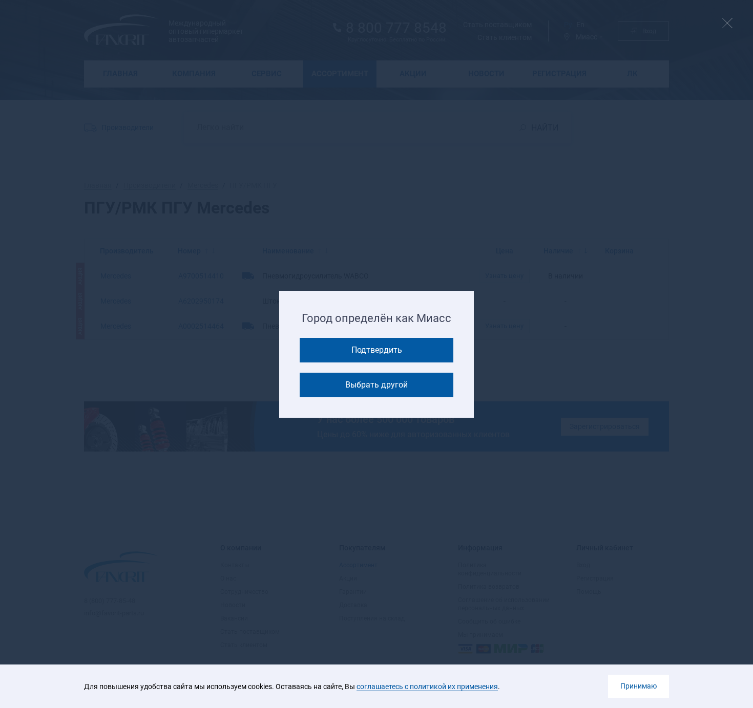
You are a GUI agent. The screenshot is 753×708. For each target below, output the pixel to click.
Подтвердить (376, 350)
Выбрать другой (376, 385)
